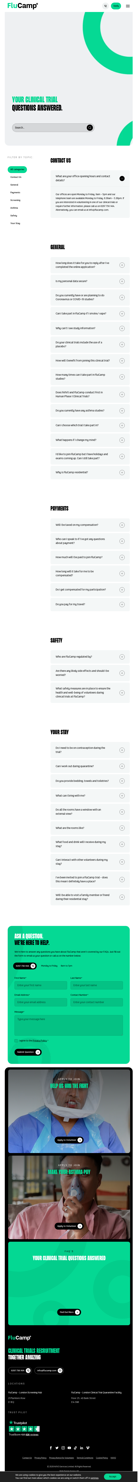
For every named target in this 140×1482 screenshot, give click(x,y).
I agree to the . (33, 1041)
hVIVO (113, 1458)
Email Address (22, 995)
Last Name (76, 978)
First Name (20, 978)
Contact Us (27, 1458)
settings (95, 1478)
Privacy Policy (40, 1041)
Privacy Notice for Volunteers (61, 1458)
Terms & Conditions (85, 1458)
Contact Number (79, 995)
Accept (112, 1476)
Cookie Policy (102, 1458)
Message (19, 1012)
